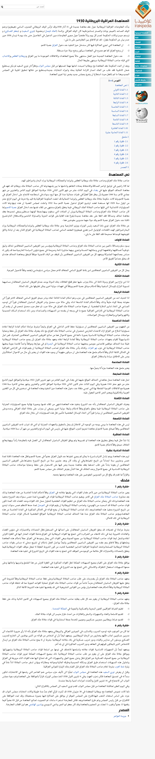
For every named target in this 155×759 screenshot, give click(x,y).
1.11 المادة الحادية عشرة (116, 133)
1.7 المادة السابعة (120, 115)
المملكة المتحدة (59, 609)
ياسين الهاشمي (35, 705)
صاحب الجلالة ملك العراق (106, 497)
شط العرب (119, 667)
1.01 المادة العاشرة (119, 128)
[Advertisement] (141, 159)
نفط (136, 37)
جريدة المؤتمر (120, 716)
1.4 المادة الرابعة (120, 103)
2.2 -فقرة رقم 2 (121, 146)
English (138, 85)
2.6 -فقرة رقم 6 (121, 163)
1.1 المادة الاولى (120, 90)
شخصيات (138, 71)
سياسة (138, 47)
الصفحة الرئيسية (141, 33)
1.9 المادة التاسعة (120, 124)
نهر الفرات (92, 348)
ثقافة (137, 61)
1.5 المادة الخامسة (119, 107)
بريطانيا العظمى (18, 56)
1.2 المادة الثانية (120, 94)
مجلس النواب (44, 66)
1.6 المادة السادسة (119, 111)
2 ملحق (125, 137)
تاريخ (137, 52)
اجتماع (138, 56)
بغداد (95, 190)
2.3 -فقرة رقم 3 (121, 150)
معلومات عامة (141, 66)
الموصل (41, 505)
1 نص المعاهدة (122, 85)
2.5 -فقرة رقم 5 (121, 159)
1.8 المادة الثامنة (120, 120)
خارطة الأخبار (140, 80)
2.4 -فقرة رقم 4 (121, 154)
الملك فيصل (50, 31)
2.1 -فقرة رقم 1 (121, 142)
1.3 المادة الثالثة (120, 98)
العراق (55, 45)
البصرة (50, 344)
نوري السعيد (28, 31)
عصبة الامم (11, 208)
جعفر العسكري (11, 31)
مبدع (137, 75)
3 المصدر (124, 167)
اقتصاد (138, 42)
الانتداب (6, 56)
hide (110, 80)
